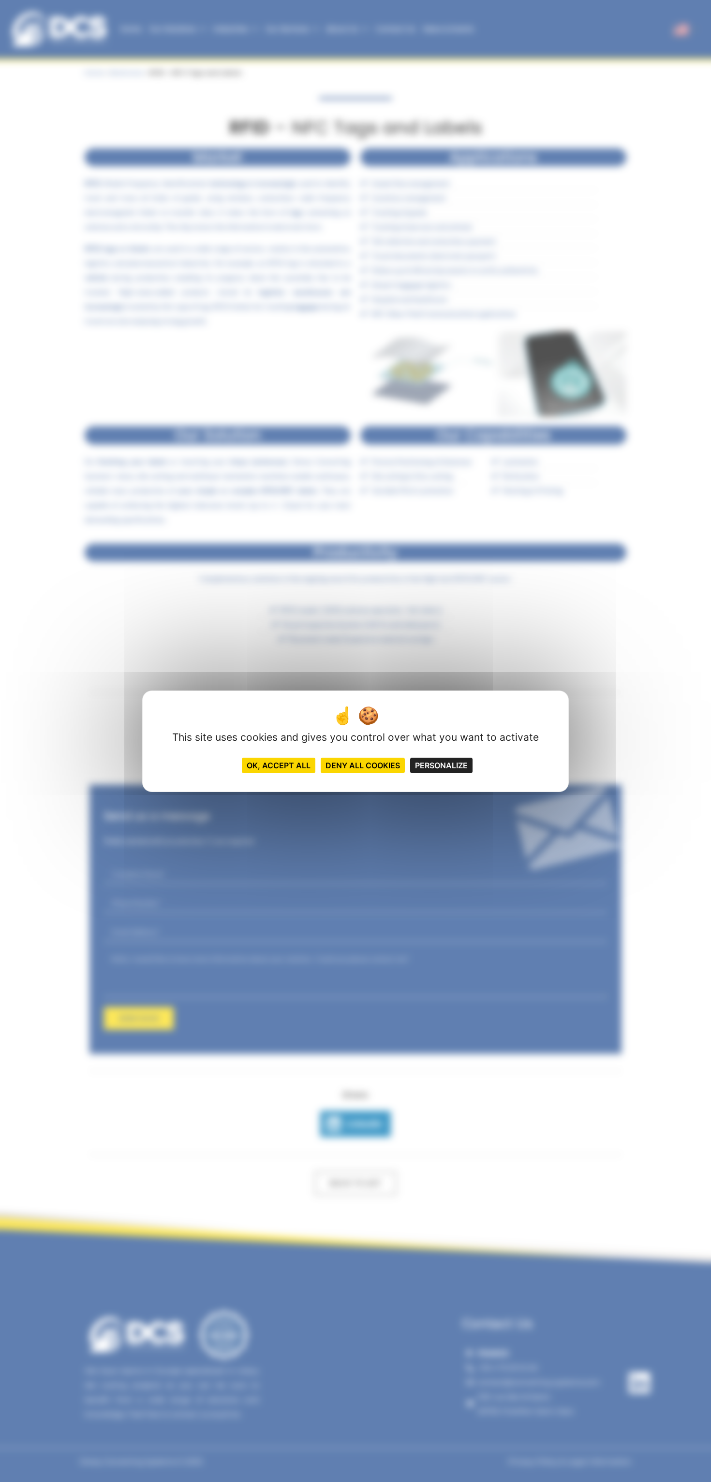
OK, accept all (279, 765)
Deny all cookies (363, 765)
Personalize (441, 765)
